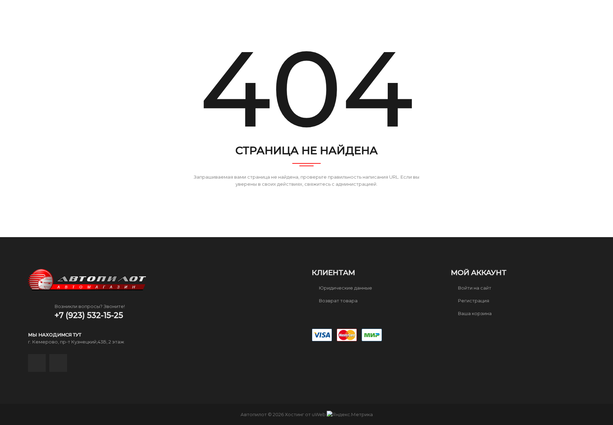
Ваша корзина (474, 313)
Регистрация (473, 300)
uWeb (319, 414)
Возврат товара (338, 300)
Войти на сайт (474, 288)
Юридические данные (345, 288)
